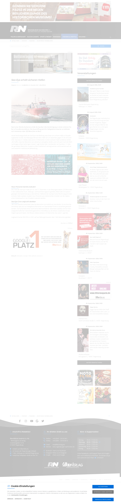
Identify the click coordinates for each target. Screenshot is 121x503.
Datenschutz (18, 498)
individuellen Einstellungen (19, 495)
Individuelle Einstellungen (103, 499)
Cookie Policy (27, 498)
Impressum (10, 498)
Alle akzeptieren (103, 486)
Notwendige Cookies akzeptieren (103, 492)
